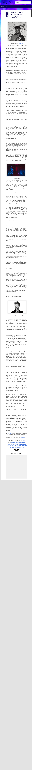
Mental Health (9, 445)
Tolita (23, 440)
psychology (24, 445)
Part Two (9, 433)
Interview (18, 444)
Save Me (12, 447)
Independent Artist (11, 444)
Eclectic (19, 442)
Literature (23, 444)
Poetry (14, 445)
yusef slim (21, 447)
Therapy (16, 447)
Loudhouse (21, 43)
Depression (14, 442)
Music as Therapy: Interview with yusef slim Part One (16, 14)
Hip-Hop (23, 442)
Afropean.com (23, 437)
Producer (19, 445)
